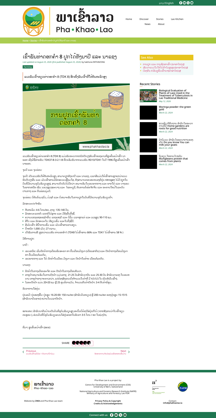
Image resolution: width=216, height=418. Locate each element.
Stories (160, 19)
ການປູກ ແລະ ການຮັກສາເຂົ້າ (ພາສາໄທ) (162, 64)
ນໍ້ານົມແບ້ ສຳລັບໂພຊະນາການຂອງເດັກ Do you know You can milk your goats (176, 142)
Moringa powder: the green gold (175, 108)
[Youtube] (184, 2)
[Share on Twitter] (79, 343)
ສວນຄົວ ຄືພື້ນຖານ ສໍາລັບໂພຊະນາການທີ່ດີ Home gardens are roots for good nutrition (176, 126)
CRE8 (37, 401)
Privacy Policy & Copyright (108, 401)
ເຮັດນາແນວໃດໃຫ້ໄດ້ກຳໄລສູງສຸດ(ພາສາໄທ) (164, 67)
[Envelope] (191, 2)
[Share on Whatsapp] (86, 343)
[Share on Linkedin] (83, 343)
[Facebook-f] (180, 2)
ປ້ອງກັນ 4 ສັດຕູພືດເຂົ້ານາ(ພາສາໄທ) (160, 70)
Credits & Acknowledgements (108, 403)
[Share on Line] (90, 343)
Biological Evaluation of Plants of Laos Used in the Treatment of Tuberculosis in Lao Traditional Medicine (176, 94)
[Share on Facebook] (75, 343)
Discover (144, 19)
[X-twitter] (188, 2)
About (161, 24)
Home (129, 19)
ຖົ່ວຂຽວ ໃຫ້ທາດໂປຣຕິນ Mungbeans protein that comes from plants (173, 158)
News (147, 24)
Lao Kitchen (177, 19)
